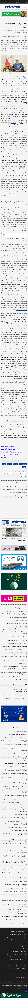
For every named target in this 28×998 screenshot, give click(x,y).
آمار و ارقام (13, 122)
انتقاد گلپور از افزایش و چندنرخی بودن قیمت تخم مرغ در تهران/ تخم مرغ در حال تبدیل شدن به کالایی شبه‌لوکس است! (14, 843)
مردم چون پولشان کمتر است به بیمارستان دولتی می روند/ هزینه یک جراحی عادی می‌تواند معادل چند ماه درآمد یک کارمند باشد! (14, 834)
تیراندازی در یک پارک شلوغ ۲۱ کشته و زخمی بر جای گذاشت (14, 677)
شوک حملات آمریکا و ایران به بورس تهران (18, 909)
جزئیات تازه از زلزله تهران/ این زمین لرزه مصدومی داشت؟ (14, 646)
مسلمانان (3, 265)
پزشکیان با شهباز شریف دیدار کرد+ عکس (18, 756)
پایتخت (2, 295)
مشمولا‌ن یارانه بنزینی (7, 446)
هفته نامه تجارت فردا (20, 940)
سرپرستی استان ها (21, 968)
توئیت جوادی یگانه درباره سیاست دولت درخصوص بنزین (14, 737)
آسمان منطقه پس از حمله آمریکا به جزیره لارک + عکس (15, 629)
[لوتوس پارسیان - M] (14, 995)
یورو (11, 2)
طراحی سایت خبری (22, 991)
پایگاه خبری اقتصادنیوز (8, 940)
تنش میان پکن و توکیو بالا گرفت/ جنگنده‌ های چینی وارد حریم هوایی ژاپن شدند (14, 851)
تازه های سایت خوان (14, 728)
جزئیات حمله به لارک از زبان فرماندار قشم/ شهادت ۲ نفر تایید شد (15, 699)
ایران (21, 152)
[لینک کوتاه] (21, 461)
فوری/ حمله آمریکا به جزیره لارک (20, 626)
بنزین (14, 85)
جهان (24, 284)
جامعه (22, 122)
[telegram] (10, 461)
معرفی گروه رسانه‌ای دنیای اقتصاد (17, 934)
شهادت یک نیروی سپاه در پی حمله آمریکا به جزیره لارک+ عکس (14, 920)
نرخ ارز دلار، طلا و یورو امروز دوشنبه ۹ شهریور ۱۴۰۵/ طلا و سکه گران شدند (14, 791)
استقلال (25, 374)
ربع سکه (26, 2)
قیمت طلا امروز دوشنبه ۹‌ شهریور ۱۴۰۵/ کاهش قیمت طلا (14, 807)
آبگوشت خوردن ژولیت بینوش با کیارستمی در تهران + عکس (14, 649)
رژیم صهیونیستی (23, 286)
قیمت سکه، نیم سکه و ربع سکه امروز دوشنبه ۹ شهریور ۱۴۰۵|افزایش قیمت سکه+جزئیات (15, 803)
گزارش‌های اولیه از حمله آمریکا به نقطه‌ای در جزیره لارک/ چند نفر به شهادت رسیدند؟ (15, 690)
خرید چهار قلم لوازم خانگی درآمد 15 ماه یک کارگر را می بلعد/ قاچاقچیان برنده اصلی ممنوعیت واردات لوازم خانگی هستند (14, 856)
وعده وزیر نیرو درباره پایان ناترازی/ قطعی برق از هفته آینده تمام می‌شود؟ (14, 749)
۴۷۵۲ (21, 30)
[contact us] (8, 982)
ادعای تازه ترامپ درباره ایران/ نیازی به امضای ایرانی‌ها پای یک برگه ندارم (14, 905)
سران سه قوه (15, 212)
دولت (16, 97)
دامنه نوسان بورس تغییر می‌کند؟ (20, 731)
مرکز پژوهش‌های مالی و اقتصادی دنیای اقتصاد (14, 954)
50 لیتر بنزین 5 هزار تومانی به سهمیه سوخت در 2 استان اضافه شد (14, 745)
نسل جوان (12, 253)
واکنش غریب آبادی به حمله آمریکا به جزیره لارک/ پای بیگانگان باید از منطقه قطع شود (15, 885)
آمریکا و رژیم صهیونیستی (22, 309)
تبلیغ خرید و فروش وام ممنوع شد (19, 830)
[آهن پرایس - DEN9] (14, 562)
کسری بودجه (24, 224)
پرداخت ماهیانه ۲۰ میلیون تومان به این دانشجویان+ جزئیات (15, 892)
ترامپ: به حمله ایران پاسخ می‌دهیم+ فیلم (18, 734)
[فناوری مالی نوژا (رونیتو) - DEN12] (14, 714)
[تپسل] (1, 234)
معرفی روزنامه (22, 975)
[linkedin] (12, 461)
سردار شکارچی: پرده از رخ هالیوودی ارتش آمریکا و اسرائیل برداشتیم (14, 759)
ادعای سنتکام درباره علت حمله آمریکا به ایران (17, 643)
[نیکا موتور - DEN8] (14, 548)
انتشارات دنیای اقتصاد (20, 946)
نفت (9, 330)
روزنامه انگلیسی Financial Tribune (17, 959)
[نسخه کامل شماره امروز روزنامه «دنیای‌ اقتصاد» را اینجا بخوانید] (14, 527)
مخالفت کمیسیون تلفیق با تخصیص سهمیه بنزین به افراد (14, 489)
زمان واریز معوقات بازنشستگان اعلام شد (18, 663)
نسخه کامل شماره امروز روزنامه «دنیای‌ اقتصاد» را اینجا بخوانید (14, 539)
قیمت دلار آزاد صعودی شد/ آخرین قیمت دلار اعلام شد (15, 661)
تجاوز (26, 372)
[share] (11, 982)
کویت (7, 321)
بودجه (12, 104)
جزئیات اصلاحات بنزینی (8, 449)
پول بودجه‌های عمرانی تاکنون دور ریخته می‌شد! (16, 498)
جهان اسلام (7, 257)
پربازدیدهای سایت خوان (14, 608)
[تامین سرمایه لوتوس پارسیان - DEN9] (14, 581)
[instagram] (22, 982)
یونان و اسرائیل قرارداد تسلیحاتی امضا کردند (17, 827)
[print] (7, 461)
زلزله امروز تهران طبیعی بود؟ (21, 814)
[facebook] (18, 461)
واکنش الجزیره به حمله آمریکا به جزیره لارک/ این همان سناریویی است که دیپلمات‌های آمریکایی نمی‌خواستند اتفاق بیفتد (14, 668)
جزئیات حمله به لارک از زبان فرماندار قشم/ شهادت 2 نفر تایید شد (14, 778)
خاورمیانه (12, 307)
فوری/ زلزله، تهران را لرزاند (21, 620)
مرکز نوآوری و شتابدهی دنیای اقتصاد (17, 951)
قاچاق (23, 156)
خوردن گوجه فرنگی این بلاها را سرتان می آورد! (17, 623)
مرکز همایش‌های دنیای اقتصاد (18, 949)
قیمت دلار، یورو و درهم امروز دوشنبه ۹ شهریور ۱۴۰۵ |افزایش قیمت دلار (15, 796)
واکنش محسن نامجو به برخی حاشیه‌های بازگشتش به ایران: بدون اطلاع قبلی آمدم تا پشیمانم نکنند (14, 673)
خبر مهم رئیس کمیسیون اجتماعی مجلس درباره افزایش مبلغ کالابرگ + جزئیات (14, 694)
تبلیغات (15, 966)
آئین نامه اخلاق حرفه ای (19, 977)
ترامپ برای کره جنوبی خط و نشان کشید (18, 923)
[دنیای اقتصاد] (12, 7)
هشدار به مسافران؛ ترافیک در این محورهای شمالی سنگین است (14, 877)
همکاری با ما (11, 968)
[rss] (14, 982)
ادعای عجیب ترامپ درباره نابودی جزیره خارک (17, 687)
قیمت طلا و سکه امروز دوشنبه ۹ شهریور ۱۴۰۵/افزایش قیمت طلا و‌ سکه (14, 817)
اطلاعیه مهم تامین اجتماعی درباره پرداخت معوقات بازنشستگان (16, 783)
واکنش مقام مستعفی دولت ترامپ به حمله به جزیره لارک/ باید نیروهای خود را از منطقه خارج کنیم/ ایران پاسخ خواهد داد (14, 656)
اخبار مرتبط (14, 483)
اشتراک (10, 966)
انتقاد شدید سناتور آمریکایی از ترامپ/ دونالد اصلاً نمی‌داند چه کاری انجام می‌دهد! (14, 912)
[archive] (5, 982)
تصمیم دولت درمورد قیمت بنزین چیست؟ (18, 492)
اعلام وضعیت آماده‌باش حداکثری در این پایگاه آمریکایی (15, 800)
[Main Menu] (25, 6)
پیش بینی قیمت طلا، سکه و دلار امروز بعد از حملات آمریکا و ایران (14, 637)
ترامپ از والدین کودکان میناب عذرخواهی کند (17, 652)
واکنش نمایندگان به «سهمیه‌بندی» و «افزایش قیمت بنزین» (14, 486)
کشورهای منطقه (7, 152)
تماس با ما (22, 966)
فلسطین (21, 280)
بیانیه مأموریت (12, 975)
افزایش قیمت (22, 166)
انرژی (26, 152)
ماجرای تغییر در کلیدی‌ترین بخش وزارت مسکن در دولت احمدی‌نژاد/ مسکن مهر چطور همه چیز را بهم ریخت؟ (15, 769)
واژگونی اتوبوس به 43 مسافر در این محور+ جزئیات (15, 753)
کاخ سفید (3, 332)
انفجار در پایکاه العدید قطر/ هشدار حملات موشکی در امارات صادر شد (14, 632)
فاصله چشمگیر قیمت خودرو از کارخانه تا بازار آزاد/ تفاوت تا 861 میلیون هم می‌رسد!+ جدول (14, 774)
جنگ (26, 307)
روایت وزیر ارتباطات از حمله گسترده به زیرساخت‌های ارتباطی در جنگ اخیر (14, 740)
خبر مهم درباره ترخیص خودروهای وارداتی (18, 867)
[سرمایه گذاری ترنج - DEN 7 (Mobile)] (14, 14)
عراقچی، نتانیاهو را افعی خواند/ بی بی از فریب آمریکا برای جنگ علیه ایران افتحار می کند (14, 873)
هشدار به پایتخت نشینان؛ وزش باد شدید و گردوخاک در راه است (14, 896)
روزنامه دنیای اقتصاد (20, 937)
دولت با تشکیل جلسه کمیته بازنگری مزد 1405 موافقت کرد (14, 916)
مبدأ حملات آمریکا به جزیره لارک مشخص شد (17, 617)
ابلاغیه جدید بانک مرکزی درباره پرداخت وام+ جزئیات (15, 763)
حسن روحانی (12, 89)
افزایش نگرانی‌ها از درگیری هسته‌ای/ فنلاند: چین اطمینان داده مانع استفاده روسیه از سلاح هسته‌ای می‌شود (15, 787)
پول (14, 293)
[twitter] (15, 461)
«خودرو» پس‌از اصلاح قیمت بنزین (11, 452)
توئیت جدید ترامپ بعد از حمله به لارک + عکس (16, 640)
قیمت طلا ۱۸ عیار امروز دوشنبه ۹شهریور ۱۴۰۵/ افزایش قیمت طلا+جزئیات (15, 810)
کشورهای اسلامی (4, 429)
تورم (26, 171)
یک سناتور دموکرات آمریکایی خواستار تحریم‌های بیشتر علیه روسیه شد (14, 680)
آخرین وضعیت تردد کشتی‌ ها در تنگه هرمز (17, 888)
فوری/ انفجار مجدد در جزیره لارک (20, 684)
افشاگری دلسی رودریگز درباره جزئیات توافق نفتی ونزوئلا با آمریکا (14, 901)
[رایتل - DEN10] (14, 598)
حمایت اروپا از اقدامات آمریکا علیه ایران (18, 766)
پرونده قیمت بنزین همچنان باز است (19, 495)
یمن (12, 365)
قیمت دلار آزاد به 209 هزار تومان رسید (19, 839)
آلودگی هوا (14, 173)
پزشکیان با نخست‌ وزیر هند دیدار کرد (19, 848)
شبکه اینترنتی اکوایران (8, 937)
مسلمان (25, 368)
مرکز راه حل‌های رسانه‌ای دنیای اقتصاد (16, 957)
